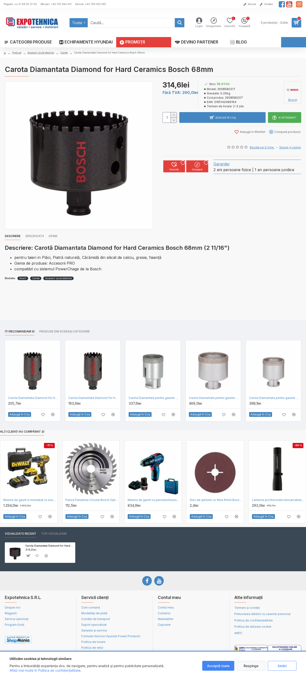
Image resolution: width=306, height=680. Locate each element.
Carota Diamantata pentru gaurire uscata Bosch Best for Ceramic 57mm (214, 398)
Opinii (53, 236)
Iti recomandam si (19, 331)
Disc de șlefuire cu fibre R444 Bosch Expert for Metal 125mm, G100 (216, 500)
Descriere (13, 236)
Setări (282, 666)
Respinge (251, 666)
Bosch (22, 278)
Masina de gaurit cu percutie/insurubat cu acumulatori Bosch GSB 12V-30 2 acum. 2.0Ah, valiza (154, 500)
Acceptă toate (218, 666)
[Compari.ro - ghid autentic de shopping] (54, 639)
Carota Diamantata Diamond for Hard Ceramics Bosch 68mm (49, 545)
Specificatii (34, 236)
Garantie (221, 164)
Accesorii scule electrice (40, 52)
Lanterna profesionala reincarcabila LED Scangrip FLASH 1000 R (278, 500)
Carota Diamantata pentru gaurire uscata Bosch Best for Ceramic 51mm (274, 398)
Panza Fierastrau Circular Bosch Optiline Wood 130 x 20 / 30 (92, 500)
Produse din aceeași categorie (64, 331)
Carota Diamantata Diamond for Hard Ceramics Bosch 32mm (93, 398)
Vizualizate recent (20, 533)
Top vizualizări (53, 533)
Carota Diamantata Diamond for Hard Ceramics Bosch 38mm (33, 398)
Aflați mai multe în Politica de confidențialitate (45, 670)
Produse (16, 52)
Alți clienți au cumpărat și (22, 431)
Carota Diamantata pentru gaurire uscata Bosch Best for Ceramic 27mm (154, 398)
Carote (64, 52)
